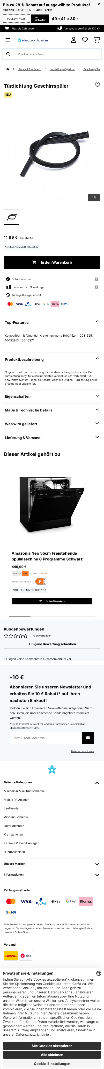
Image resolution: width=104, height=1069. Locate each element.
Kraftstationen (13, 834)
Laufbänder (11, 808)
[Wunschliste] (85, 40)
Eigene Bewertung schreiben (53, 644)
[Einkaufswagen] (97, 40)
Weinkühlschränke (16, 817)
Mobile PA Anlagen (16, 799)
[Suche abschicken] (8, 54)
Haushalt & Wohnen (29, 69)
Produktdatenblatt (22, 581)
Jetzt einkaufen (40, 18)
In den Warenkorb (56, 262)
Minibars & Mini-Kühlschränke (24, 791)
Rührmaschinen (14, 852)
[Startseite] (12, 69)
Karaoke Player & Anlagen (21, 843)
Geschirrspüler (91, 69)
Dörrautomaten (14, 826)
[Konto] (73, 39)
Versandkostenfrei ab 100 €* (82, 28)
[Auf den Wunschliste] (97, 84)
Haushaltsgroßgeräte (62, 69)
